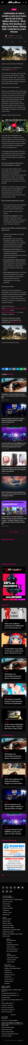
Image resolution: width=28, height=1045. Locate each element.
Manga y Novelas (8, 901)
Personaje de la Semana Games (11, 929)
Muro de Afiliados (6, 1029)
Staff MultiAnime (6, 1036)
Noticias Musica (11, 940)
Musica (9, 939)
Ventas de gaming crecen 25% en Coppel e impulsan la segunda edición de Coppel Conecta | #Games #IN (12, 420)
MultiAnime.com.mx (17, 322)
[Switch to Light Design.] (23, 2)
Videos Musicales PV (12, 949)
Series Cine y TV (5, 987)
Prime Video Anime (8, 908)
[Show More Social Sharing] (25, 41)
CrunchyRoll (6, 903)
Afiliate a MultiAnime (7, 1031)
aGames (14, 9)
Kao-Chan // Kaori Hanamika (9, 1020)
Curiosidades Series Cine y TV (9, 993)
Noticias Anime (7, 896)
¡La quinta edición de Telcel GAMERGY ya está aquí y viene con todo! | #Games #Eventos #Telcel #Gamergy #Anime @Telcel (13, 445)
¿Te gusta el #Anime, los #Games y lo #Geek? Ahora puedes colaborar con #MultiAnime (12, 1024)
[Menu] (2, 2)
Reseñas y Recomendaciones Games (12, 934)
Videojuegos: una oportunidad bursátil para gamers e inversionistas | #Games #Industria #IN (13, 396)
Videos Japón (10, 961)
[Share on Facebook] (5, 41)
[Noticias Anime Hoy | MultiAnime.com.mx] (14, 2)
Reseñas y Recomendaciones (12, 968)
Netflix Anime (6, 906)
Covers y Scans (7, 912)
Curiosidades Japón (12, 957)
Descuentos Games (7, 925)
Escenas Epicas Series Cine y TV (10, 995)
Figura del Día (8, 972)
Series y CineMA (5, 986)
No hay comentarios (18, 37)
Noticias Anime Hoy (8, 897)
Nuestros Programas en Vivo (9, 1033)
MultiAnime (4, 1017)
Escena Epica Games (8, 931)
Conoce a (9, 942)
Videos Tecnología (6, 1011)
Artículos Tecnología (7, 1009)
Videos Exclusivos (9, 966)
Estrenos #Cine (5, 997)
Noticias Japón (11, 955)
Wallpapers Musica (12, 951)
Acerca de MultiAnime (7, 1027)
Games (4, 917)
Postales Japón (11, 959)
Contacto (4, 1018)
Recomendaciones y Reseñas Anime (12, 899)
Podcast (13, 1014)
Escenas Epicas (8, 981)
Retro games (6, 936)
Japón (8, 954)
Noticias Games (6, 919)
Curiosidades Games (8, 927)
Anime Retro (6, 914)
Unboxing (7, 983)
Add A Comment (14, 531)
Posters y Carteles (7, 1005)
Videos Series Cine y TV (7, 1003)
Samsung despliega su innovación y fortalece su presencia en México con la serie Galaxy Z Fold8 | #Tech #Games (13, 469)
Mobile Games (6, 921)
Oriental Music (11, 946)
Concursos (7, 970)
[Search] (26, 2)
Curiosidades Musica (13, 944)
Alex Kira (11, 35)
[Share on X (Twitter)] (12, 41)
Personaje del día (9, 974)
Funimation (6, 910)
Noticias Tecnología (7, 1007)
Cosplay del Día (9, 979)
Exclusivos (7, 964)
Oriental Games (6, 923)
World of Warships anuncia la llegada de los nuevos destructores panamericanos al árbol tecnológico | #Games (13, 494)
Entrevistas (7, 977)
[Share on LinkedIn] (19, 41)
